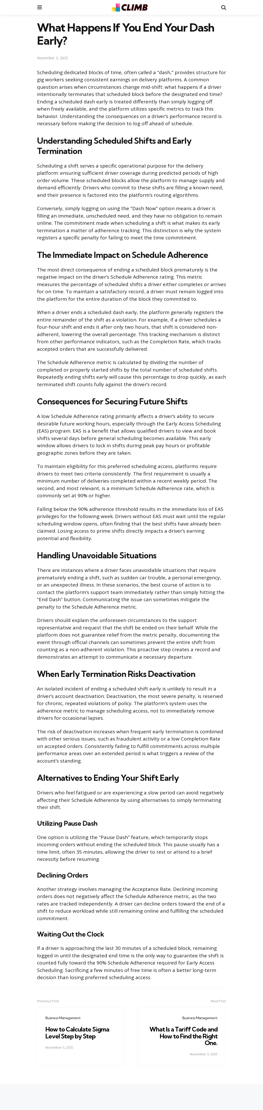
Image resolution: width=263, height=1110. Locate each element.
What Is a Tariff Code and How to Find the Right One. (183, 1036)
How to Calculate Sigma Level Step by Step (77, 1032)
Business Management (63, 1018)
